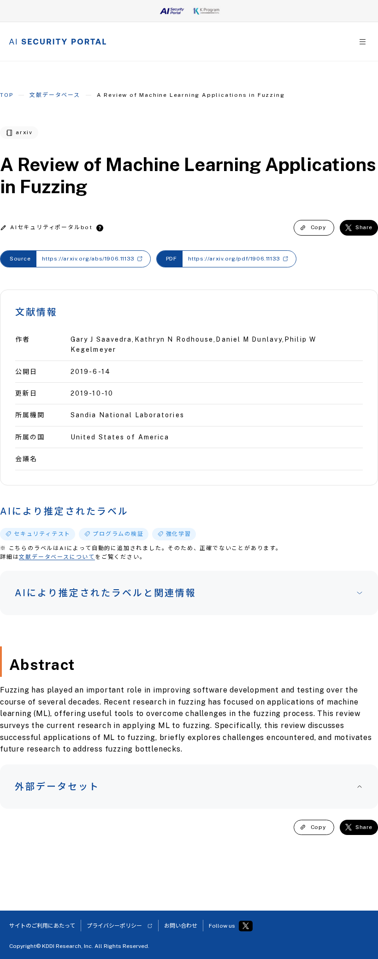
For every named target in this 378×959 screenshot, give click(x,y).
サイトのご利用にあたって (42, 926)
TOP (6, 95)
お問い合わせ (180, 926)
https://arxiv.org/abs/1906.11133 (88, 258)
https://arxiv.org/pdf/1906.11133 (234, 258)
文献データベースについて (57, 557)
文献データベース (55, 95)
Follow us (222, 926)
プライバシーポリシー (114, 926)
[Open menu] (362, 42)
